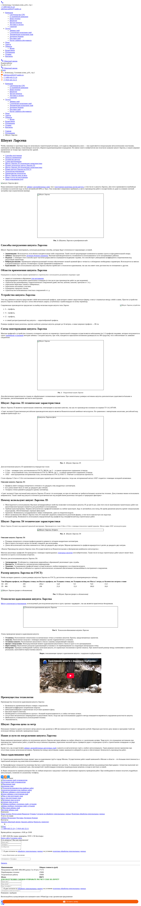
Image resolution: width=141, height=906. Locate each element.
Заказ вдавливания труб (14, 179)
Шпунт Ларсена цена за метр (16, 175)
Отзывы (8, 54)
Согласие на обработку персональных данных (53, 814)
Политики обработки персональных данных (88, 814)
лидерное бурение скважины (37, 256)
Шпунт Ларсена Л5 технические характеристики (23, 163)
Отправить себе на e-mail (10, 891)
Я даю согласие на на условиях (45, 851)
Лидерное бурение (17, 36)
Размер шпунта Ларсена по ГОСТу (18, 169)
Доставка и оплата (17, 24)
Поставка (19, 818)
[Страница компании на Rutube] (10, 825)
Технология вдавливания (14, 171)
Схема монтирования (13, 161)
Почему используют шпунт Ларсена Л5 (20, 165)
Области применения (13, 157)
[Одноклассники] (5, 776)
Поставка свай (15, 38)
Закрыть (4, 863)
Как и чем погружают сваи (11, 798)
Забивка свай (15, 30)
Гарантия (13, 26)
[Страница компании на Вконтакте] (5, 825)
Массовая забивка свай (9, 810)
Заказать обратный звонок (11, 822)
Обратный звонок (9, 61)
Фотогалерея (17, 814)
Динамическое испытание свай (21, 34)
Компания (9, 13)
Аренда (8, 44)
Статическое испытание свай (21, 32)
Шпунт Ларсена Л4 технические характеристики (23, 167)
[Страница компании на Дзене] (12, 825)
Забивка (4, 818)
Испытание (11, 818)
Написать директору (41, 822)
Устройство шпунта (12, 159)
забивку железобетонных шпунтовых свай (40, 748)
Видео (12, 48)
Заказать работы (27, 822)
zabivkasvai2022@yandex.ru (11, 9)
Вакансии (13, 20)
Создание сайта (16, 838)
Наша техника (15, 19)
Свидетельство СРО (17, 15)
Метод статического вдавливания (13, 603)
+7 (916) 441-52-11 (10, 80)
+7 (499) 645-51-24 (8, 7)
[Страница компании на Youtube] (7, 825)
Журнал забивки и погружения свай (14, 794)
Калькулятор (10, 50)
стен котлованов (37, 278)
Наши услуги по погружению (16, 177)
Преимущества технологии (15, 173)
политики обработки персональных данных (69, 851)
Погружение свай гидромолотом (13, 782)
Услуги (8, 28)
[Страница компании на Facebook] (2, 825)
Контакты (9, 56)
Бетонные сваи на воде (9, 802)
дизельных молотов (65, 553)
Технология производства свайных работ (16, 790)
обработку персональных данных (30, 851)
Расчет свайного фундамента (21, 40)
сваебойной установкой (14, 335)
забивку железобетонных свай (38, 187)
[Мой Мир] (8, 776)
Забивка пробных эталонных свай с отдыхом (18, 806)
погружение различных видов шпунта (69, 187)
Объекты (8, 46)
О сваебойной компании (19, 17)
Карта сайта (5, 838)
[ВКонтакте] (2, 776)
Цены (7, 42)
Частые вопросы (16, 22)
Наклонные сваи (7, 786)
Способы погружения (13, 155)
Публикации (10, 52)
